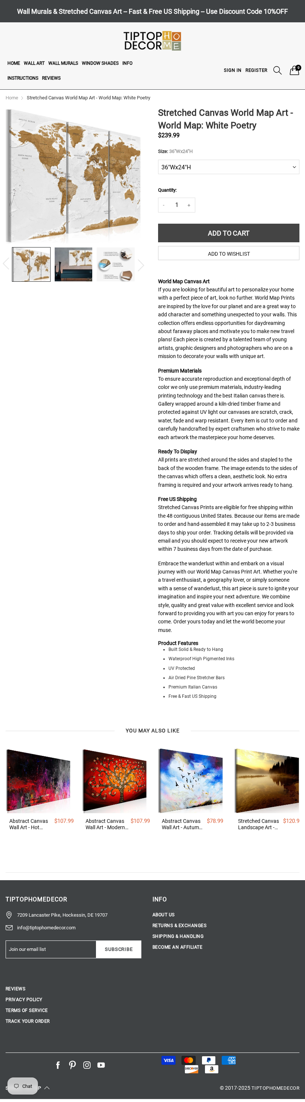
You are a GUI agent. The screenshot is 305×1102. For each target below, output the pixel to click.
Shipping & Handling (177, 936)
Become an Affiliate (177, 947)
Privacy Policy (24, 999)
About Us (163, 914)
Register (256, 70)
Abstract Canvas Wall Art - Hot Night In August (28, 824)
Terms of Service (27, 1010)
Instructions (22, 78)
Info (127, 63)
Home (13, 63)
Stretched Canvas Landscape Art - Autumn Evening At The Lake (258, 824)
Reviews (51, 78)
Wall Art (34, 63)
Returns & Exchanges (179, 925)
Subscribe (118, 949)
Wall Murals (63, 63)
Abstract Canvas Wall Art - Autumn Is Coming (182, 824)
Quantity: (167, 190)
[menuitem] (14, 62)
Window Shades (100, 63)
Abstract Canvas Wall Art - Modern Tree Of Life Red (105, 824)
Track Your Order (28, 1021)
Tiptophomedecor (275, 1088)
